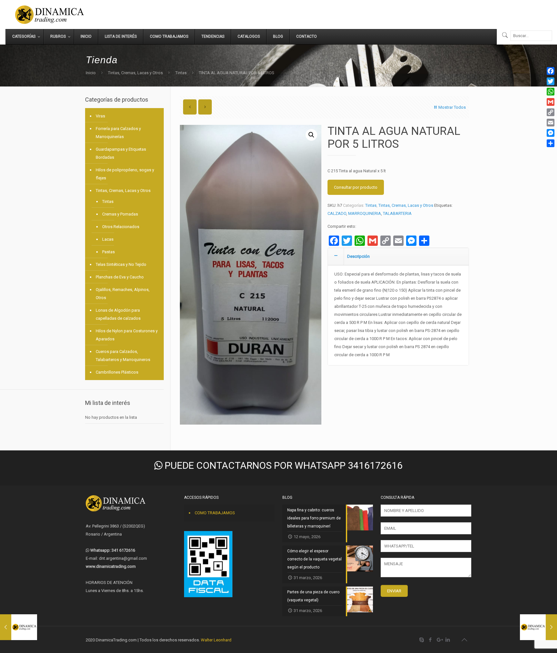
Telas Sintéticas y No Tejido (121, 264)
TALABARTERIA (397, 213)
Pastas (108, 251)
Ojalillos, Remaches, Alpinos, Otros (123, 293)
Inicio (91, 72)
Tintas (181, 72)
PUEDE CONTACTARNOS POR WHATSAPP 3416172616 (282, 465)
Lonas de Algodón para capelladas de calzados (118, 314)
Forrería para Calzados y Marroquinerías (118, 132)
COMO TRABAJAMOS (215, 512)
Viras (100, 116)
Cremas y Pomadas (120, 214)
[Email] (550, 122)
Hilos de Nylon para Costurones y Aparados (127, 334)
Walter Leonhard (216, 640)
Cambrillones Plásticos (117, 372)
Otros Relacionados (120, 226)
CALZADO (336, 213)
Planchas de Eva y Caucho (120, 277)
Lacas (107, 239)
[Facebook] (430, 640)
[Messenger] (550, 133)
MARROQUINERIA (364, 213)
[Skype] (421, 640)
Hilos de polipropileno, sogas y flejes (125, 173)
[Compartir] (550, 143)
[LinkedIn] (448, 640)
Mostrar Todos (452, 107)
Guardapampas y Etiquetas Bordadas (121, 153)
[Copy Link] (550, 112)
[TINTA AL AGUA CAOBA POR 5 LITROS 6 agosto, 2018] (18, 627)
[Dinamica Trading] (49, 14)
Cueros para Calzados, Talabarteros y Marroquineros (123, 355)
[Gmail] (550, 102)
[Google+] (439, 640)
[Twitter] (550, 81)
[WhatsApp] (550, 91)
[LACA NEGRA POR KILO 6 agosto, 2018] (538, 627)
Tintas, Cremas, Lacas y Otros (135, 72)
